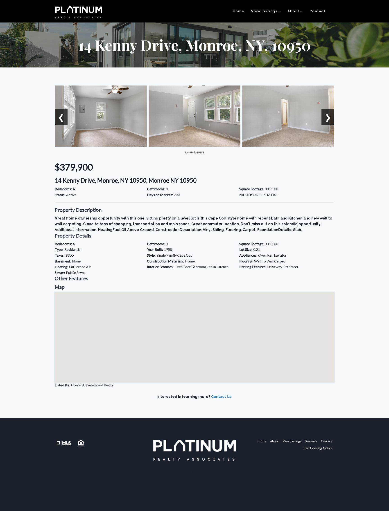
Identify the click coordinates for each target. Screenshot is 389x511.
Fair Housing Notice (318, 448)
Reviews (311, 441)
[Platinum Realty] (78, 12)
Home (238, 11)
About (274, 441)
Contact (318, 11)
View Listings (292, 441)
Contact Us (221, 396)
